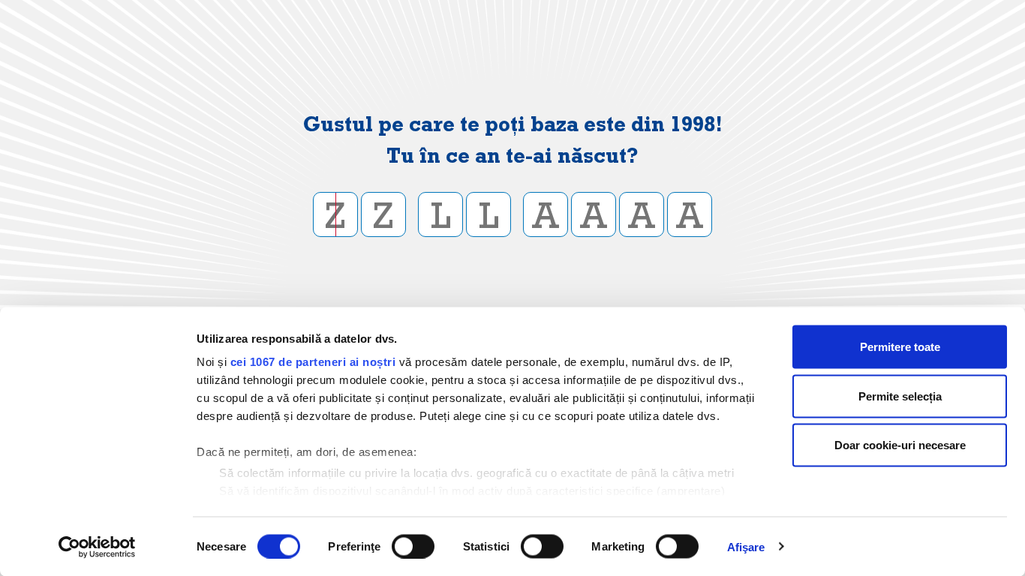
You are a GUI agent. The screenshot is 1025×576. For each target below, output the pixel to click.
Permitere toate (900, 346)
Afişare (746, 546)
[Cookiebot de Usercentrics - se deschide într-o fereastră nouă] (97, 547)
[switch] (413, 546)
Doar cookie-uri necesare (900, 445)
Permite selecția (900, 395)
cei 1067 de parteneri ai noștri (313, 362)
